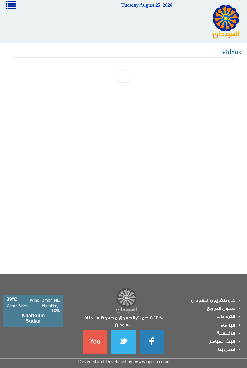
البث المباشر (222, 341)
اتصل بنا (226, 349)
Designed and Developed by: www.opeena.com (123, 361)
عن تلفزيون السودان (213, 300)
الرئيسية (226, 333)
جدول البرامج (221, 308)
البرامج (228, 325)
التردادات (225, 316)
